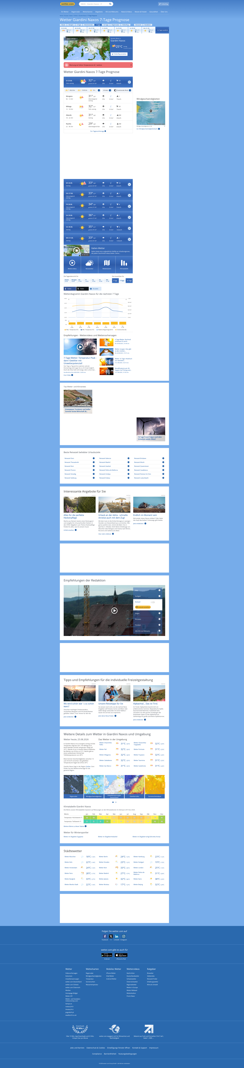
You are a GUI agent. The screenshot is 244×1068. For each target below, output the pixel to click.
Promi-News (131, 996)
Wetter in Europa (132, 987)
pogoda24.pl (69, 1012)
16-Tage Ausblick (162, 30)
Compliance (97, 1054)
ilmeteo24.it (69, 1009)
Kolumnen (68, 976)
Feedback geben (127, 48)
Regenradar (115, 25)
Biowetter (150, 973)
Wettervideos (133, 968)
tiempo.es (68, 1004)
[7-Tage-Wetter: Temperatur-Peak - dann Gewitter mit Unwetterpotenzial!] (80, 347)
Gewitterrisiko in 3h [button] (142, 126)
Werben (68, 990)
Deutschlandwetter (133, 976)
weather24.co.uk (70, 1015)
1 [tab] (113, 802)
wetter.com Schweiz (72, 985)
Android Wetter (111, 979)
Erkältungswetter (152, 982)
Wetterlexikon (131, 993)
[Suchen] (109, 4)
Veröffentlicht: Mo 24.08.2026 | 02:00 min (75, 372)
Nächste (163, 785)
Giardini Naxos (83, 15)
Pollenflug (125, 25)
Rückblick (147, 25)
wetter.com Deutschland (73, 982)
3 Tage (79, 25)
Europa (66, 15)
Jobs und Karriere (77, 1048)
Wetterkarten (92, 968)
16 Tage (105, 25)
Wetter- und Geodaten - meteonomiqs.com (73, 1000)
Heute (63, 25)
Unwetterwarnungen (72, 979)
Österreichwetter (132, 982)
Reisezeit (138, 25)
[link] (65, 11)
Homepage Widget (71, 993)
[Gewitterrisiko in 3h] (151, 113)
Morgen (71, 25)
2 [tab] (116, 802)
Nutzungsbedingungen (127, 1054)
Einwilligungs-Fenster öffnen (118, 1048)
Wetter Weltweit (132, 990)
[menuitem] (65, 11)
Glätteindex (151, 976)
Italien (71, 15)
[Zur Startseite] (67, 4)
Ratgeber (151, 968)
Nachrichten (131, 973)
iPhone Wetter (111, 973)
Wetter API (68, 996)
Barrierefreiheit (110, 1054)
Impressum (153, 1048)
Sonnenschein (90, 982)
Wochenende (88, 25)
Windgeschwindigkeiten (93, 976)
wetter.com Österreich (72, 987)
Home (61, 15)
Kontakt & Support (139, 1048)
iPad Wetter (110, 976)
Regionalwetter (131, 985)
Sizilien (76, 15)
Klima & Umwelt (152, 985)
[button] (98, 82)
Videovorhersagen (71, 973)
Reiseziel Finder (152, 979)
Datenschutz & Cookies (96, 1048)
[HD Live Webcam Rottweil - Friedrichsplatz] (114, 610)
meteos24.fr (69, 1006)
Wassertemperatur (92, 985)
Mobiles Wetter (113, 968)
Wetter (68, 968)
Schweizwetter (131, 979)
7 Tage (98, 25)
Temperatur (90, 979)
